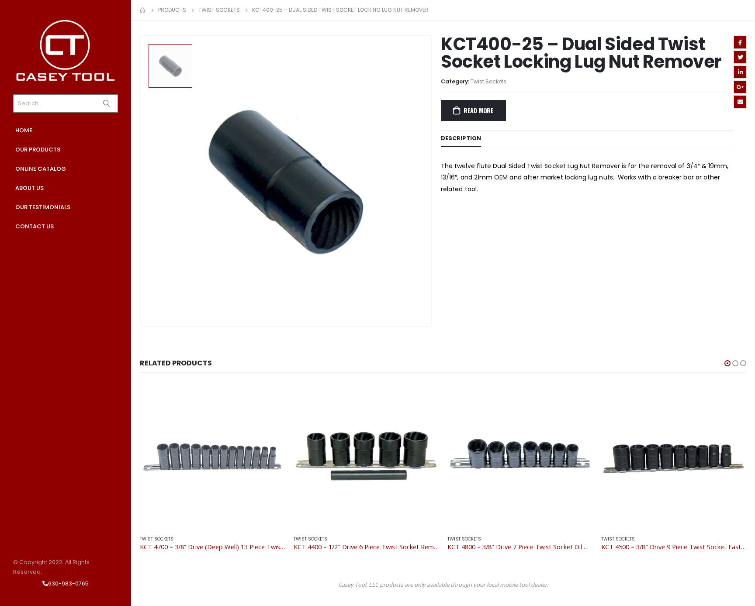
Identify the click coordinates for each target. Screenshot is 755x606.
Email (740, 102)
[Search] (107, 103)
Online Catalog (40, 169)
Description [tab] (461, 138)
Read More (479, 110)
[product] (212, 455)
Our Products (37, 149)
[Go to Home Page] (143, 10)
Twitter (740, 57)
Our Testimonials (42, 207)
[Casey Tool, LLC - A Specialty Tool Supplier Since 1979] (65, 50)
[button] (727, 363)
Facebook (740, 42)
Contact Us (34, 226)
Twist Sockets (488, 81)
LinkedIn (740, 72)
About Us (29, 188)
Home (23, 130)
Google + (740, 87)
